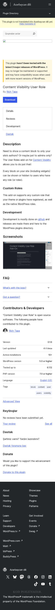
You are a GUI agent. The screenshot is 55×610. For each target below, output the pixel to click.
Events (33, 520)
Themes (33, 495)
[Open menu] (50, 4)
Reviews (10, 118)
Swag (33, 531)
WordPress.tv (11, 531)
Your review (9, 423)
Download (10, 99)
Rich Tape (12, 91)
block (33, 387)
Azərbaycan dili (18, 569)
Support (7, 520)
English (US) (46, 380)
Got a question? (11, 297)
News (6, 495)
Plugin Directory (10, 13)
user (49, 387)
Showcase (34, 490)
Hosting (7, 500)
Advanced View (11, 401)
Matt (7, 546)
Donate (34, 526)
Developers (9, 526)
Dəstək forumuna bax (14, 445)
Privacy (7, 506)
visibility (47, 393)
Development (13, 126)
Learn (6, 515)
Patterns (33, 506)
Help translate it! (27, 23)
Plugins (33, 500)
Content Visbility (42, 159)
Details (9, 110)
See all (48, 423)
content (41, 387)
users (39, 393)
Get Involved (36, 515)
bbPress (9, 551)
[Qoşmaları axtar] (34, 34)
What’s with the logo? (14, 287)
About (6, 490)
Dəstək (10, 134)
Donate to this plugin (14, 472)
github (41, 219)
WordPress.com (13, 540)
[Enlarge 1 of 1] (48, 245)
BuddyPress (11, 556)
